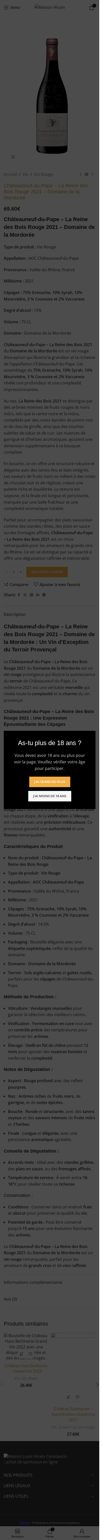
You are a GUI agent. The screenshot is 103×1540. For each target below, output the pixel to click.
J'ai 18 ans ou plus (49, 782)
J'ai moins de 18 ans (49, 796)
